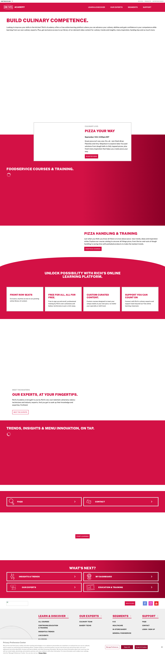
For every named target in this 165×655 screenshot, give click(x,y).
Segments (133, 7)
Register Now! (91, 156)
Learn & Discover (96, 7)
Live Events (43, 635)
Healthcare (118, 625)
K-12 (114, 622)
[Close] (162, 647)
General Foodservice (122, 633)
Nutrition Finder (158, 1)
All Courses (43, 622)
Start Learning (82, 536)
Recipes (140, 1)
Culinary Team (85, 622)
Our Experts (116, 7)
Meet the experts (20, 412)
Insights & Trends (46, 632)
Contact (146, 625)
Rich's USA (130, 603)
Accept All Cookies (141, 647)
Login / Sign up (148, 629)
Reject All (127, 647)
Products (148, 1)
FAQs (144, 622)
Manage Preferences (112, 647)
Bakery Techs (85, 625)
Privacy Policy (43, 653)
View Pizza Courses (92, 249)
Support (147, 7)
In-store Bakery (120, 629)
